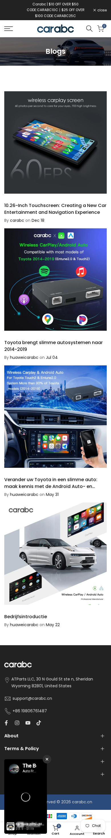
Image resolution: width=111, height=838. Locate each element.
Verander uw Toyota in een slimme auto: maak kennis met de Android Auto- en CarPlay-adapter (50, 486)
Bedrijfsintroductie (25, 616)
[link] (55, 51)
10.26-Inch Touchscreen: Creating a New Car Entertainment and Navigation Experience (55, 209)
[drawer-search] (89, 28)
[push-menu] (8, 28)
